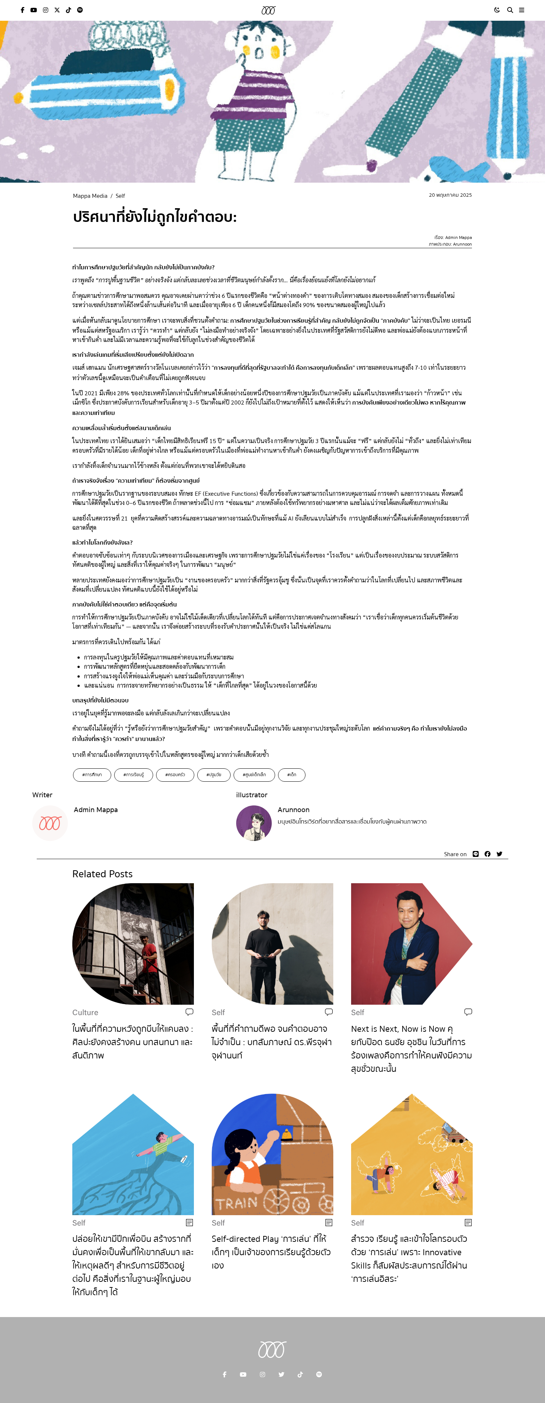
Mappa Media (90, 196)
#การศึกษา (92, 774)
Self (120, 196)
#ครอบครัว (175, 774)
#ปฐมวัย (214, 774)
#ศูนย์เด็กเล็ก (254, 774)
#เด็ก (291, 774)
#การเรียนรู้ (133, 774)
